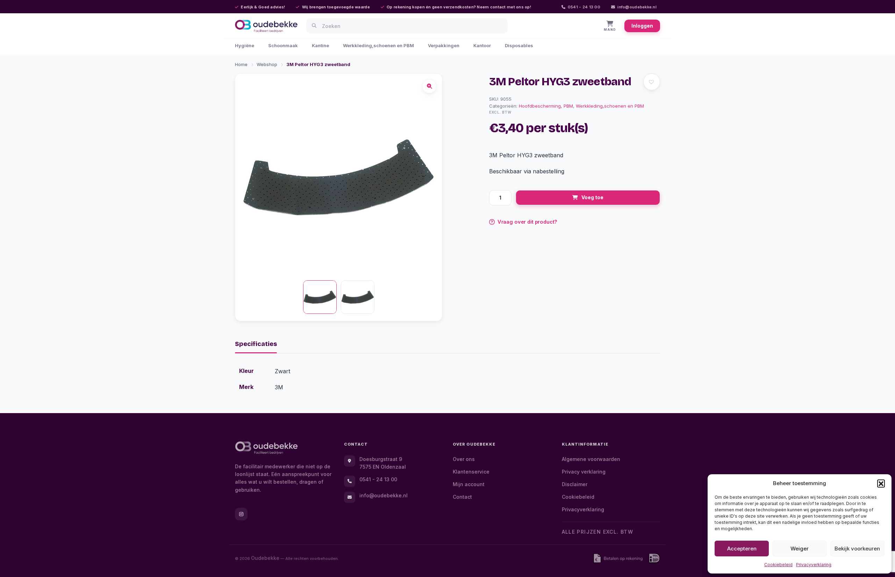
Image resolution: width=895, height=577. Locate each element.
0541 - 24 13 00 (584, 7)
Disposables (519, 45)
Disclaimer (574, 484)
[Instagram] (241, 514)
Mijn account (469, 484)
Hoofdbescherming (540, 106)
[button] (881, 483)
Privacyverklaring (813, 564)
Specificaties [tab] (256, 344)
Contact (462, 497)
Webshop (267, 64)
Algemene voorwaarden (591, 459)
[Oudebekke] (266, 447)
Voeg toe (592, 197)
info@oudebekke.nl (637, 7)
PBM (568, 106)
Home (241, 64)
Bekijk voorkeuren (857, 548)
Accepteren (742, 548)
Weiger (799, 548)
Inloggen (642, 26)
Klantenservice (471, 472)
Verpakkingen (443, 45)
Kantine (320, 45)
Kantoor (482, 45)
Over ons (464, 459)
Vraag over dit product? (527, 222)
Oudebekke (265, 558)
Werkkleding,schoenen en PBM (378, 45)
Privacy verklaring (584, 472)
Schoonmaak (283, 45)
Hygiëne (244, 45)
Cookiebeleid (778, 564)
